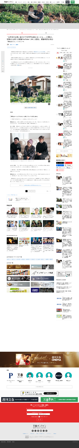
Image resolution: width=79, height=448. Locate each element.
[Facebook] (33, 431)
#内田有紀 (23, 259)
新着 (16, 2)
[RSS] (46, 431)
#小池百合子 (33, 259)
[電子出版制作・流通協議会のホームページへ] (27, 437)
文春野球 (57, 2)
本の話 (13, 441)
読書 (50, 2)
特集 (28, 2)
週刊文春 (35, 2)
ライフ (17, 29)
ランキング (20, 2)
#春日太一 (42, 259)
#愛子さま (13, 259)
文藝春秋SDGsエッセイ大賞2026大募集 (23, 246)
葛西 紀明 (66, 137)
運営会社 (55, 433)
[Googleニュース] (41, 431)
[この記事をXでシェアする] (3, 53)
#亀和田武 (28, 259)
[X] (35, 431)
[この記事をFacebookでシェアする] (3, 56)
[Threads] (38, 431)
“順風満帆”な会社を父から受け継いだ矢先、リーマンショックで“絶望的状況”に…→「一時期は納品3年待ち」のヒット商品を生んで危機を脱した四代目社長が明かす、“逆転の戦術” (12, 248)
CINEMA (47, 2)
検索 (63, 2)
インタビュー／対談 (12, 29)
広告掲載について (25, 433)
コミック (53, 2)
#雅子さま (9, 259)
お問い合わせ (32, 433)
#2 (46, 33)
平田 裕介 (66, 147)
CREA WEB (9, 441)
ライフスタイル (13, 47)
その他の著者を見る (39, 386)
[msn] (44, 431)
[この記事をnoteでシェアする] (2, 66)
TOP (7, 29)
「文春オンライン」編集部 (13, 44)
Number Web (3, 441)
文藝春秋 (39, 2)
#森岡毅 (47, 259)
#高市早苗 (18, 259)
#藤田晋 (51, 259)
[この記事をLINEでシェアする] (3, 63)
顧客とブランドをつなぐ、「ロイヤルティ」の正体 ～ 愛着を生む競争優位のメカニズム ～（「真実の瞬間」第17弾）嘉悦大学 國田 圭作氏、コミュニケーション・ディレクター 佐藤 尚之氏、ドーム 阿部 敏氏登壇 (36, 249)
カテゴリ (24, 2)
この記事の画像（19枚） (31, 107)
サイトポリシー (49, 433)
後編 (18, 65)
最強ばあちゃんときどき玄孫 (39, 51)
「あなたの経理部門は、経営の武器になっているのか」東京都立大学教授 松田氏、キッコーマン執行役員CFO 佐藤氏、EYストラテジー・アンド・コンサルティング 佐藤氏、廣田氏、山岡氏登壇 (48, 249)
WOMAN (43, 2)
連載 (31, 2)
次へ (48, 191)
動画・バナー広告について (40, 433)
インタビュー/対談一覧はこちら (12, 194)
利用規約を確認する (34, 416)
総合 (66, 50)
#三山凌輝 (38, 259)
